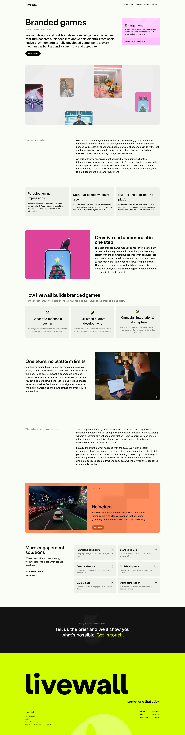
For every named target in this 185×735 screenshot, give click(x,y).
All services (30, 576)
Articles (27, 719)
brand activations (63, 387)
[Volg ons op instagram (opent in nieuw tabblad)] (32, 712)
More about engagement (35, 571)
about (126, 4)
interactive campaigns (37, 387)
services (139, 4)
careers (147, 4)
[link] (34, 4)
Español (48, 725)
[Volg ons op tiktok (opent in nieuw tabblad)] (37, 712)
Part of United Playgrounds (33, 722)
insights (156, 711)
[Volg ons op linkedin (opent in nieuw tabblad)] (27, 712)
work (132, 4)
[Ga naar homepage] (84, 681)
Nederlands (37, 725)
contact (154, 4)
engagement (104, 158)
